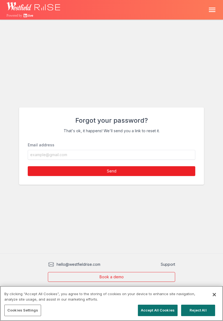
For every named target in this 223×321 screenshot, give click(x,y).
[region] (111, 303)
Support (168, 264)
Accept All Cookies (158, 310)
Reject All (198, 310)
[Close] (214, 295)
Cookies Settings (22, 310)
